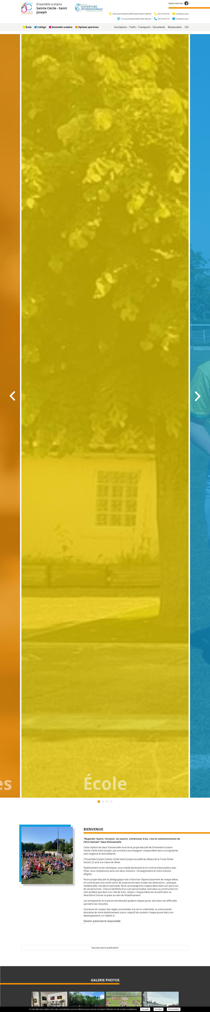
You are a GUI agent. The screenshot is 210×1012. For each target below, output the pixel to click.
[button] (99, 802)
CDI (187, 27)
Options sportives (88, 27)
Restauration (175, 27)
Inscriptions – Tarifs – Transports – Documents (139, 27)
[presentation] (13, 396)
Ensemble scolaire (62, 27)
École (29, 27)
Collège (41, 27)
